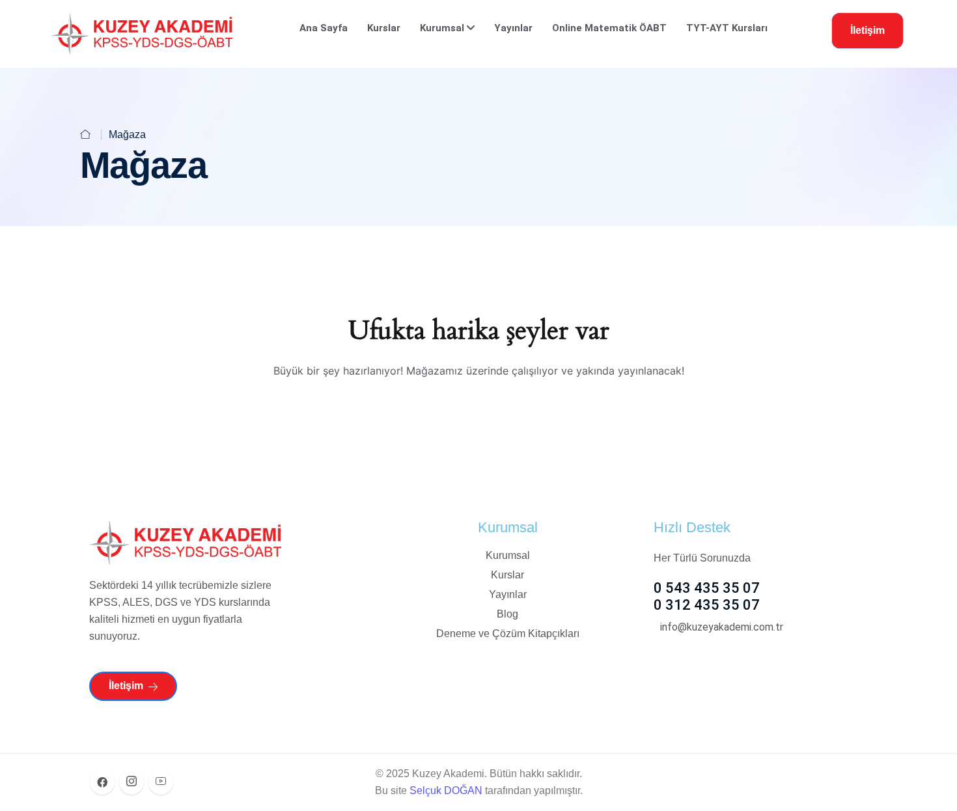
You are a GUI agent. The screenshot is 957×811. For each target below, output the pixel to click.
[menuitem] (447, 28)
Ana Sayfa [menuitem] (323, 28)
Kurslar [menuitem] (383, 28)
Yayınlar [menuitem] (513, 28)
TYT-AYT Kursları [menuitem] (727, 28)
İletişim (867, 30)
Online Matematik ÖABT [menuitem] (609, 28)
